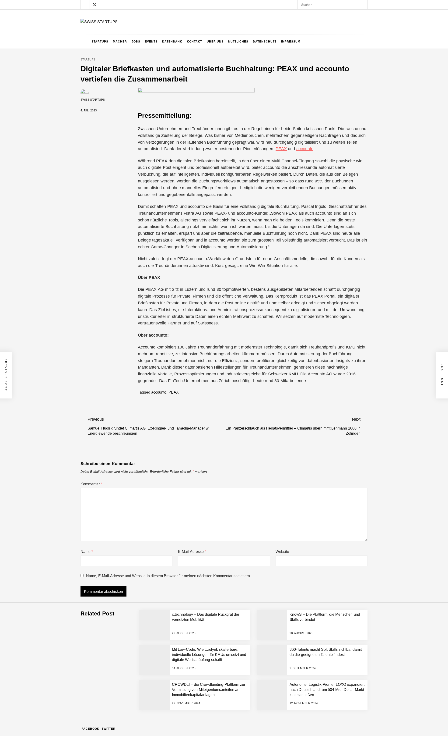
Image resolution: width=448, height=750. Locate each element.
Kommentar (91, 484)
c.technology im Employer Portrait (131, 551)
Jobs (136, 41)
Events (151, 41)
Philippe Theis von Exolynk (126, 663)
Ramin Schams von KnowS (126, 607)
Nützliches (238, 41)
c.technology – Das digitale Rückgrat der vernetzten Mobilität (151, 626)
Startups (99, 41)
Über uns (215, 41)
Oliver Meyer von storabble (126, 719)
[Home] (84, 42)
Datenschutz (264, 41)
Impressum (290, 41)
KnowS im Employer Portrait (127, 570)
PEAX (281, 148)
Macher (120, 41)
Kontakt (194, 41)
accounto (304, 148)
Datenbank (172, 41)
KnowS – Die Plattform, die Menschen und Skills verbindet (149, 645)
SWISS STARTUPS (92, 99)
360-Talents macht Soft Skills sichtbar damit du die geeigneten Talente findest (163, 738)
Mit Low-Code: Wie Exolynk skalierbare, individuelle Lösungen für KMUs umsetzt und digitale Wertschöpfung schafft (192, 682)
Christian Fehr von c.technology (129, 588)
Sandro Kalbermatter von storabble (132, 701)
